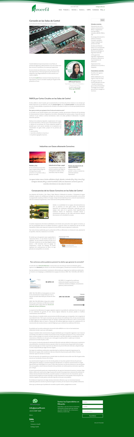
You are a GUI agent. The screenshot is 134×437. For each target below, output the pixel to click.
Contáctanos (95, 10)
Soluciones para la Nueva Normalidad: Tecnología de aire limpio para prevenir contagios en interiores (97, 87)
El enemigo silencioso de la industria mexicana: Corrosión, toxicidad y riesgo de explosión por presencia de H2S (98, 40)
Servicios (74, 10)
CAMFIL (89, 10)
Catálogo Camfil (34, 426)
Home (60, 10)
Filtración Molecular (44, 23)
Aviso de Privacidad (99, 422)
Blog (101, 10)
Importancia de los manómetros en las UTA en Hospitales (98, 65)
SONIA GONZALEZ (95, 77)
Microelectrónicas (53, 23)
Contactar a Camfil (35, 424)
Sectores (81, 10)
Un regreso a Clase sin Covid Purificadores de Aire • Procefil (98, 82)
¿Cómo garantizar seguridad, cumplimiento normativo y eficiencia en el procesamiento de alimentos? (97, 58)
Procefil (32, 23)
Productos (66, 10)
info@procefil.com (100, 6)
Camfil (37, 78)
